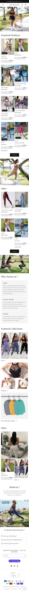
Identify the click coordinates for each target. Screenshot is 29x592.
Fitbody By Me (8, 586)
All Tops (3, 390)
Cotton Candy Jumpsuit (20, 110)
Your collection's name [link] (8, 421)
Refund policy (23, 586)
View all (14, 155)
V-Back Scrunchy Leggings (7, 210)
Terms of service (14, 588)
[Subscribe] (24, 555)
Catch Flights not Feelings (20, 83)
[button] (3, 4)
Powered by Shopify (15, 586)
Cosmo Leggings (4, 113)
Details (2, 142)
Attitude (16, 53)
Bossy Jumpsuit (4, 87)
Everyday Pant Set (18, 209)
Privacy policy (6, 588)
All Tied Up (3, 56)
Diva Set (16, 141)
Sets (2, 360)
